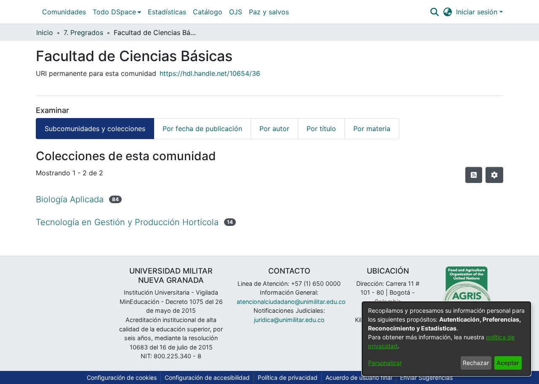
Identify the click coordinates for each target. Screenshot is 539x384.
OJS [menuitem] (235, 12)
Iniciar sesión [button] (477, 12)
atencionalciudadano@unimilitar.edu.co (291, 301)
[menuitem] (117, 11)
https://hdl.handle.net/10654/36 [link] (210, 73)
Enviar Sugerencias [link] (426, 377)
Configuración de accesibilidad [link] (207, 377)
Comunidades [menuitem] (64, 12)
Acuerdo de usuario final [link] (359, 377)
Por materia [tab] (371, 128)
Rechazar (476, 362)
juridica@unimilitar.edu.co (289, 319)
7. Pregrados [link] (83, 32)
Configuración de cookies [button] (122, 377)
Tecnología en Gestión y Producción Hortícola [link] (127, 222)
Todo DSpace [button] (114, 12)
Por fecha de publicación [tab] (202, 128)
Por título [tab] (321, 128)
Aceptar (507, 362)
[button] (434, 12)
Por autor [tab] (274, 128)
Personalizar (385, 362)
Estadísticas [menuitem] (167, 12)
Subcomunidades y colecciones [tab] (95, 128)
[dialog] (446, 339)
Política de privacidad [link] (288, 377)
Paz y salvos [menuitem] (269, 12)
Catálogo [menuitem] (207, 12)
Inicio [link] (44, 32)
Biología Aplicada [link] (70, 199)
